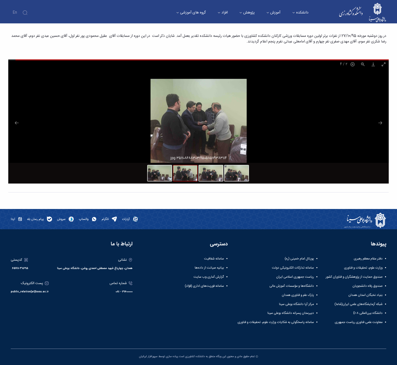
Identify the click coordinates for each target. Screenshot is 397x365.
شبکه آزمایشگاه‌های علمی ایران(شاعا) (359, 304)
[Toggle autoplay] (352, 64)
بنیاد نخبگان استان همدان (365, 295)
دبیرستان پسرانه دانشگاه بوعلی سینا (290, 313)
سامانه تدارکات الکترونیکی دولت (293, 268)
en (15, 13)
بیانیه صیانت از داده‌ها (209, 268)
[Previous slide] (16, 123)
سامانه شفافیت (214, 259)
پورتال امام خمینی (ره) (299, 259)
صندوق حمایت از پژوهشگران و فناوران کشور (354, 277)
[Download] (373, 64)
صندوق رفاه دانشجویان (368, 286)
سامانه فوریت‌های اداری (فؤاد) (204, 286)
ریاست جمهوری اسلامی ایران (295, 277)
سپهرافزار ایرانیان (148, 356)
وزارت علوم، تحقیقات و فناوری (363, 268)
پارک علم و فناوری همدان (298, 295)
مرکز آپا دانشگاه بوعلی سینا (296, 304)
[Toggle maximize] (383, 64)
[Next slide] (380, 123)
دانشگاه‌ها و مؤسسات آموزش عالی (291, 286)
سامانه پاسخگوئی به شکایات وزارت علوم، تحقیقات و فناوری (276, 322)
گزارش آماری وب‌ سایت (209, 277)
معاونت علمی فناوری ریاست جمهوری (359, 322)
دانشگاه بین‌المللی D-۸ (368, 313)
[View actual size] (363, 64)
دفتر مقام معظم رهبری (368, 259)
